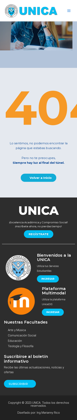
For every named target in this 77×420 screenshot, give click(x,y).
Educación (15, 341)
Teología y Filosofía (20, 346)
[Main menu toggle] (69, 11)
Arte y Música (17, 330)
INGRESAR (47, 278)
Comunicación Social (22, 335)
